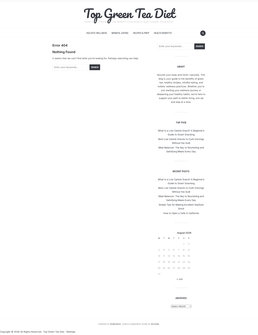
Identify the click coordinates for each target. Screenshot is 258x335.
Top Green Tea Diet (129, 13)
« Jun (180, 279)
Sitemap (70, 331)
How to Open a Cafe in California (181, 213)
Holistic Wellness (96, 33)
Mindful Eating (120, 33)
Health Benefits (163, 33)
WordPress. (115, 324)
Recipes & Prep (141, 33)
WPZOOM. (155, 324)
